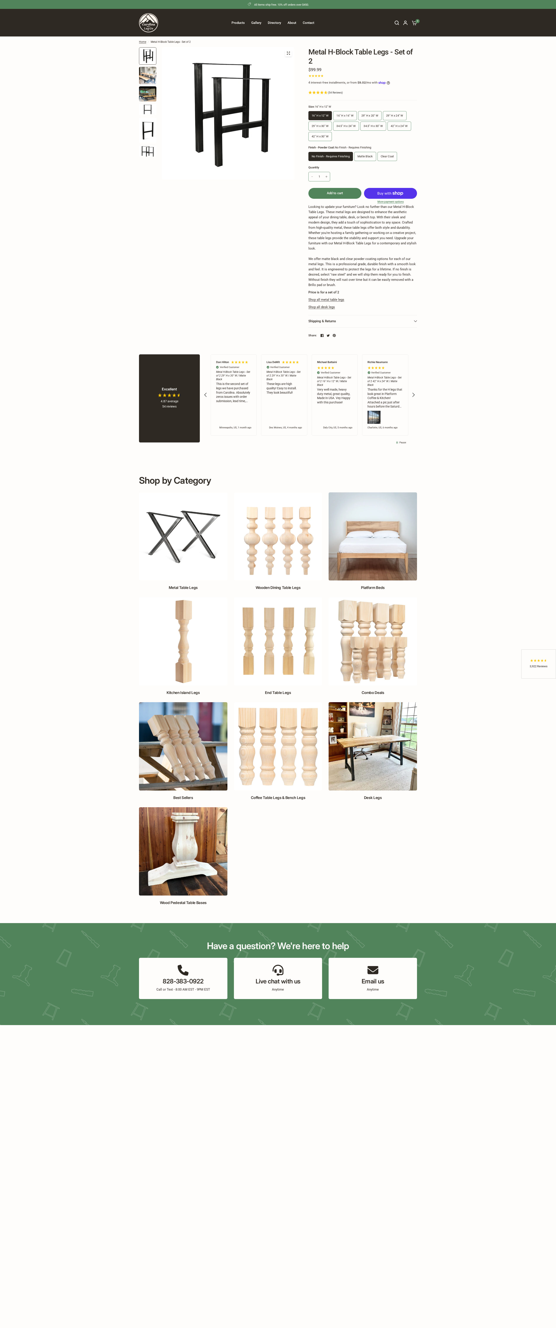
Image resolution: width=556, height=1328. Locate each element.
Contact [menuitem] (308, 23)
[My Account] (405, 23)
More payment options (390, 202)
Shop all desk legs (321, 307)
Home (142, 41)
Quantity (313, 167)
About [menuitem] (292, 23)
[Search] (396, 23)
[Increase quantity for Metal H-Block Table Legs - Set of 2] (326, 176)
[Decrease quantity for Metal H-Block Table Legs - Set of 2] (312, 176)
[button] (362, 93)
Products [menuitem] (238, 23)
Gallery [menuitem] (256, 23)
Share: (312, 335)
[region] (309, 395)
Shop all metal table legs (326, 300)
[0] (413, 23)
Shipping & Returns (322, 321)
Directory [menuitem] (274, 23)
